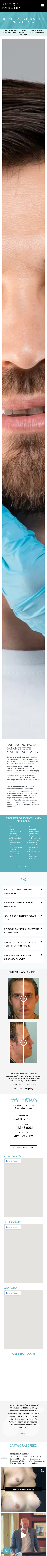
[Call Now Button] (6, 1550)
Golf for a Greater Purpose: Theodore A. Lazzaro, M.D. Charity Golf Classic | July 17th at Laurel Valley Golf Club (23, 32)
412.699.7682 (23, 1136)
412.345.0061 (23, 1128)
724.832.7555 (23, 1119)
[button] (23, 891)
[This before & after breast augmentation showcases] (23, 1489)
